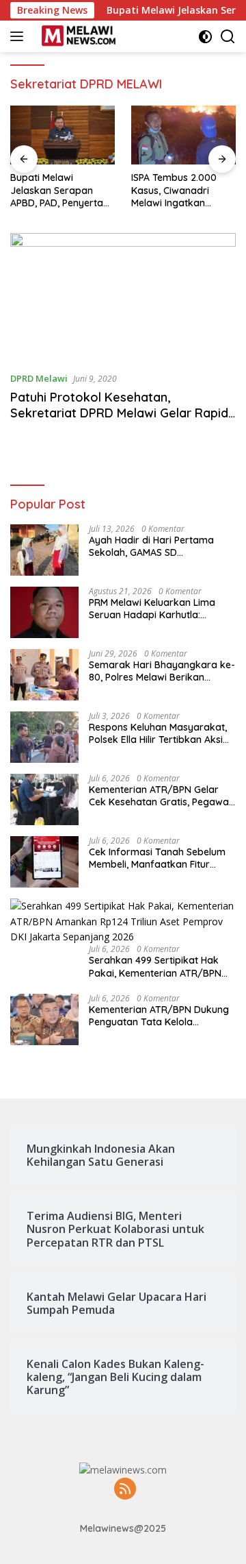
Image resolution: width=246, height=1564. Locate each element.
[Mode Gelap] (205, 36)
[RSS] (125, 1490)
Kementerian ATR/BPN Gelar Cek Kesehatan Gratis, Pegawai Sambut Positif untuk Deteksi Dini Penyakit (160, 795)
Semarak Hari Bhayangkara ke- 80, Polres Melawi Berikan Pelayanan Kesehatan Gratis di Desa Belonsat (162, 671)
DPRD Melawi (39, 378)
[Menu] (19, 36)
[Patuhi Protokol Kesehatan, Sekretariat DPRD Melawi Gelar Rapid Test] (123, 297)
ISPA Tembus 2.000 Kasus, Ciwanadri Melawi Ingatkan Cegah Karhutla (174, 190)
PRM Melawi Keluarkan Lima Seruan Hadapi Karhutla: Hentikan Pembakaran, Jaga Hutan (154, 608)
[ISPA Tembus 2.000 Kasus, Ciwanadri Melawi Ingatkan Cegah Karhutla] (183, 135)
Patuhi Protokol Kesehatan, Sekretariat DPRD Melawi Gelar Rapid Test (119, 413)
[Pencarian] (228, 36)
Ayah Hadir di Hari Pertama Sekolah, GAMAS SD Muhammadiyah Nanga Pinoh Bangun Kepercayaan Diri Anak (160, 546)
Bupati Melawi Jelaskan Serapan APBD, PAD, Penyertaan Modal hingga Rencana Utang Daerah (62, 190)
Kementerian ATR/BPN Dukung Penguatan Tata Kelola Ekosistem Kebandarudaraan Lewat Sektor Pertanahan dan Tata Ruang (159, 1015)
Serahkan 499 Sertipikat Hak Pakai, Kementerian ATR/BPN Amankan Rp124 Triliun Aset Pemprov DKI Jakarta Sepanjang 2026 (155, 966)
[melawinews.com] (77, 36)
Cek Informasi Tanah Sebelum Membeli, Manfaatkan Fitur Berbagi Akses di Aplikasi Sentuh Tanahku (157, 858)
